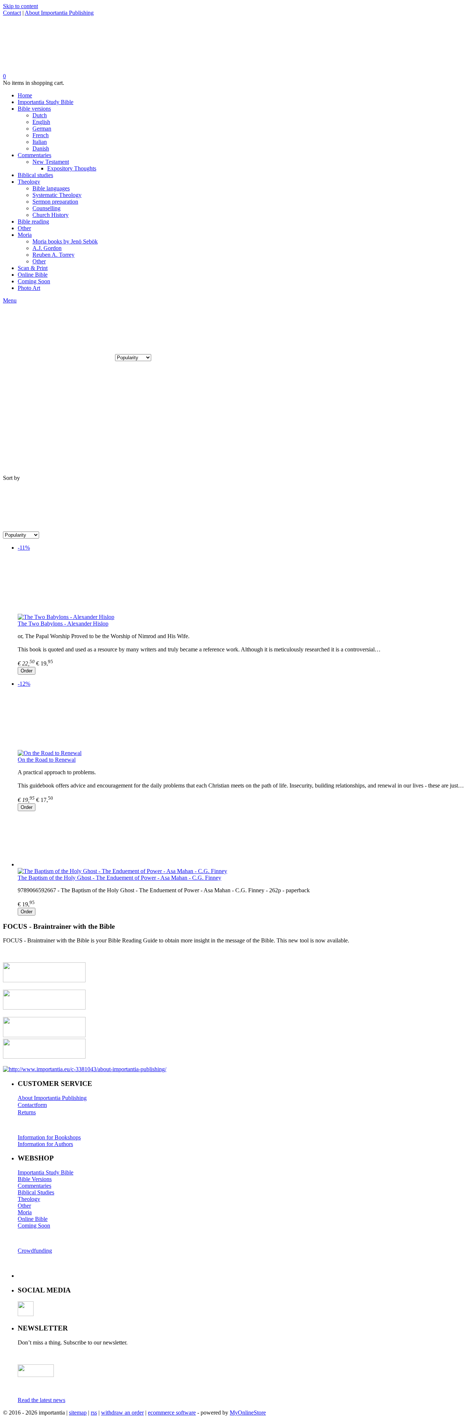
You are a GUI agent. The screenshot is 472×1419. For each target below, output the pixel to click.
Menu (10, 300)
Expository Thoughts (71, 168)
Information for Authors (45, 1144)
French (40, 135)
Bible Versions (35, 1179)
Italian (39, 142)
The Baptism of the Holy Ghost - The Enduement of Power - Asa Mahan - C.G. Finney (119, 878)
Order (26, 671)
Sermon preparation (55, 201)
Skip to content (20, 6)
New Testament (50, 162)
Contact (12, 13)
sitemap (78, 1412)
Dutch (39, 115)
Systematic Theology (56, 195)
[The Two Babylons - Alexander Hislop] (243, 585)
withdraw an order (122, 1412)
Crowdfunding (35, 1250)
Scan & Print (33, 268)
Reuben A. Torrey (53, 255)
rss (94, 1412)
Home (25, 95)
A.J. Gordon (47, 248)
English (41, 122)
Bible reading (33, 221)
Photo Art (29, 288)
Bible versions (34, 108)
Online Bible (33, 274)
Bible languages (51, 188)
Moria (25, 235)
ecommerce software (172, 1412)
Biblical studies (35, 175)
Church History (50, 215)
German (41, 128)
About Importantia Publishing (59, 13)
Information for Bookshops (49, 1137)
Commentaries (34, 155)
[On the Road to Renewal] (243, 721)
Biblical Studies (36, 1192)
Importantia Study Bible (45, 102)
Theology (29, 182)
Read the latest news (41, 1400)
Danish (40, 148)
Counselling (46, 208)
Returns (27, 1112)
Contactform (32, 1105)
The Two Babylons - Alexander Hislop (63, 623)
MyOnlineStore (248, 1412)
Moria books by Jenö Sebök (65, 241)
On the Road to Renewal (47, 760)
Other (24, 228)
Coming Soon (34, 281)
